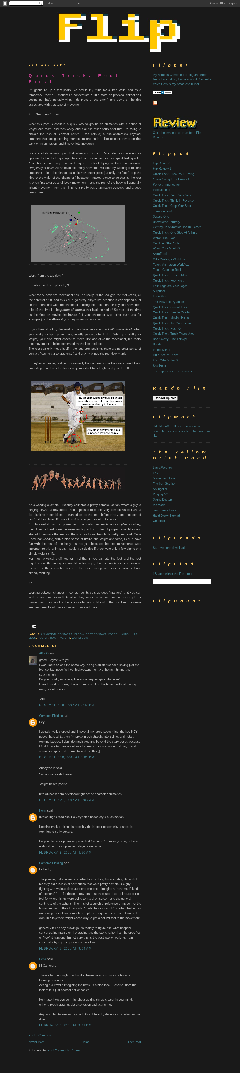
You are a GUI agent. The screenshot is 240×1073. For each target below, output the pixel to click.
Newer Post (36, 1042)
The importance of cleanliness (173, 371)
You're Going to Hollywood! (171, 179)
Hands (157, 344)
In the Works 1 (163, 350)
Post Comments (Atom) (64, 1050)
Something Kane (164, 478)
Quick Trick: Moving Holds (171, 317)
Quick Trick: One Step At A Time (175, 232)
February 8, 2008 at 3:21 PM (65, 1025)
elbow (79, 634)
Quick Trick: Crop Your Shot (172, 206)
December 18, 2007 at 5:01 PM (66, 757)
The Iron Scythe (164, 483)
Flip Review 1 (162, 168)
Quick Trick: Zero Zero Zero (172, 195)
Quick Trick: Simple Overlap (172, 312)
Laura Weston (162, 467)
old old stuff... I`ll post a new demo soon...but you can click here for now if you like (182, 431)
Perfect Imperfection (166, 184)
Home (86, 1042)
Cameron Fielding (51, 715)
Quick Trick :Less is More (170, 275)
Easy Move (160, 296)
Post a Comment (40, 1035)
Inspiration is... (163, 190)
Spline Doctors (163, 499)
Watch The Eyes (164, 238)
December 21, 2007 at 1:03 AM (66, 800)
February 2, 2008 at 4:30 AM (65, 852)
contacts (65, 634)
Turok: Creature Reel (167, 269)
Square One (161, 216)
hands (124, 634)
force (113, 634)
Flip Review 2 (162, 163)
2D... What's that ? (165, 360)
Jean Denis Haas (164, 510)
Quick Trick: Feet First (75, 78)
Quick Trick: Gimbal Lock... (171, 307)
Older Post (134, 1042)
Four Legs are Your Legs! (170, 286)
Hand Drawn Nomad (166, 515)
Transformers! (162, 211)
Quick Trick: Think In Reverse (173, 200)
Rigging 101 (161, 494)
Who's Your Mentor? (166, 248)
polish (43, 637)
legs (32, 637)
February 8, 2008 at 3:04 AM (65, 948)
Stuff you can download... (170, 547)
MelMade (159, 505)
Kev (155, 473)
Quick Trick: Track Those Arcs (174, 333)
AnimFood (160, 254)
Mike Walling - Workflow (169, 259)
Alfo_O (44, 653)
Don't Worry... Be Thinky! (170, 339)
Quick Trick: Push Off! (168, 328)
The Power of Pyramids (169, 302)
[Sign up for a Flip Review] (182, 128)
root (54, 637)
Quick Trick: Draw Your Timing (173, 174)
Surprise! (159, 291)
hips (134, 634)
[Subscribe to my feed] (155, 105)
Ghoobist (159, 521)
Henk (42, 810)
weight (65, 637)
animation (48, 634)
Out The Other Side (166, 243)
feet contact (96, 634)
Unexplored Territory (166, 222)
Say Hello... (161, 366)
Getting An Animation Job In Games (177, 227)
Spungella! (160, 489)
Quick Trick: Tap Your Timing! (173, 323)
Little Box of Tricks (166, 355)
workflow (80, 637)
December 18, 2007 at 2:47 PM (66, 705)
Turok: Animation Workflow (171, 264)
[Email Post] (34, 626)
